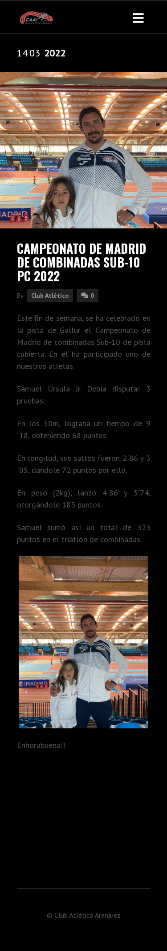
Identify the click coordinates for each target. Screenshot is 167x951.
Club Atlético (50, 296)
